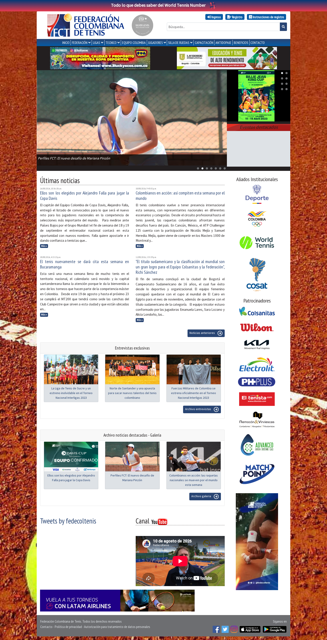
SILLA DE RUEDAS (178, 42)
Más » (44, 245)
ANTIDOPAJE (223, 42)
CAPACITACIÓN (204, 42)
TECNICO (111, 42)
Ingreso (216, 17)
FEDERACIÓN (79, 42)
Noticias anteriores (203, 333)
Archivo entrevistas (198, 409)
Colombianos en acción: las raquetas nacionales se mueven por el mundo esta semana (193, 480)
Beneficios (241, 42)
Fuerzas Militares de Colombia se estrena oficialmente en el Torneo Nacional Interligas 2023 (193, 393)
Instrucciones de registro (268, 17)
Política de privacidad (68, 626)
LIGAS (96, 42)
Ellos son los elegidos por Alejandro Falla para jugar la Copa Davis (84, 195)
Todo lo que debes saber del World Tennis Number (158, 5)
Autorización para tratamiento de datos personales (117, 626)
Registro (236, 17)
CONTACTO (257, 42)
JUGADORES (155, 42)
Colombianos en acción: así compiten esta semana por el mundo (180, 195)
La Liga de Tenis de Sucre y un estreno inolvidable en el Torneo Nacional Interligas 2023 (71, 393)
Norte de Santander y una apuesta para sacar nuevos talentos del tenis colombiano (132, 393)
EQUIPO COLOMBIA (134, 42)
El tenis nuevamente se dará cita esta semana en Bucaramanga (84, 264)
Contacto (46, 626)
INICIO (66, 42)
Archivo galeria (201, 496)
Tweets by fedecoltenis (68, 520)
